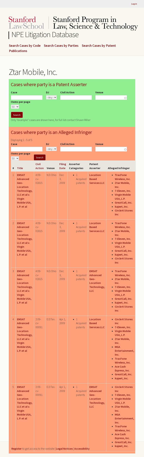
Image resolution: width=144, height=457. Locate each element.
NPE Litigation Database (45, 34)
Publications (18, 51)
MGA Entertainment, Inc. (124, 350)
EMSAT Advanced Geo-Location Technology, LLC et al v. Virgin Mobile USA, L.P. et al (24, 190)
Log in (134, 3)
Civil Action (67, 92)
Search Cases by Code (25, 46)
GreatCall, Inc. (123, 202)
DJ (47, 92)
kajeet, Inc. (121, 206)
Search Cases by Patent (99, 46)
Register (16, 448)
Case (14, 92)
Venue (99, 92)
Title (20, 168)
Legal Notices (64, 448)
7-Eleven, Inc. (123, 190)
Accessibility (82, 448)
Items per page (20, 102)
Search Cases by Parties (61, 46)
